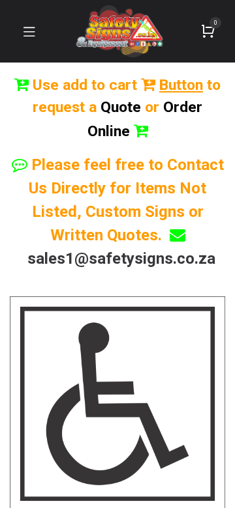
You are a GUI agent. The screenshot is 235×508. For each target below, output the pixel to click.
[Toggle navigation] (29, 31)
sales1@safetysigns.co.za (121, 258)
